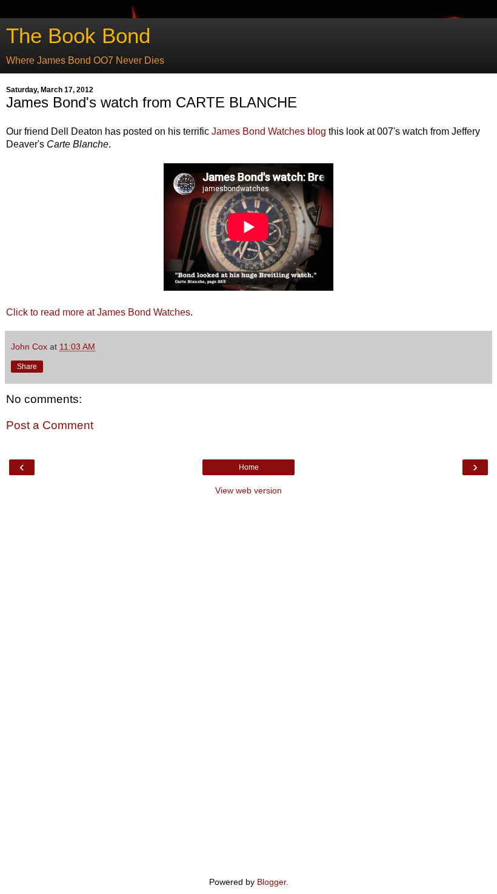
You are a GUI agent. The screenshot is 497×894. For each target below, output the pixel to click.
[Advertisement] (248, 685)
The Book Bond (78, 35)
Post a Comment (49, 425)
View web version (248, 490)
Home (249, 467)
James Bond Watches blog (269, 131)
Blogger (271, 882)
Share (27, 366)
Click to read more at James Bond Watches (98, 312)
